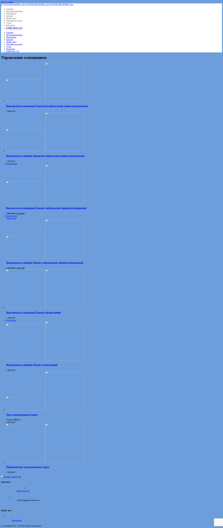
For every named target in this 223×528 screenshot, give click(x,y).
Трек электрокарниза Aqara (22, 414)
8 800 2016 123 (23, 491)
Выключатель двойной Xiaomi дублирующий (31, 364)
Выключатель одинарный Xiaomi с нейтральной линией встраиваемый (46, 208)
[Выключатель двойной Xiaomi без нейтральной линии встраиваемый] (114, 132)
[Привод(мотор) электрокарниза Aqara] (114, 443)
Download (16, 520)
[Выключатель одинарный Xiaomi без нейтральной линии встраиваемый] (114, 82)
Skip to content (7, 2)
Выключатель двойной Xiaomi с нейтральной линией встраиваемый (44, 262)
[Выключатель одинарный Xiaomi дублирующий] (114, 289)
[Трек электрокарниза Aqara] (114, 391)
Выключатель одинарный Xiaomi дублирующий (33, 312)
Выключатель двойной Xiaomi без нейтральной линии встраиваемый (45, 155)
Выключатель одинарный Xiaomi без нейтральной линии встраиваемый (47, 106)
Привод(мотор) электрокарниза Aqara (27, 467)
